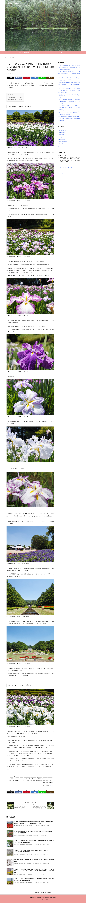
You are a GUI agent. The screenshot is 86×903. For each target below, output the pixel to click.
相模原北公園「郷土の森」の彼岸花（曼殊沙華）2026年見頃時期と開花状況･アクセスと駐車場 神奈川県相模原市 (69, 95)
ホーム (7, 57)
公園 (31, 780)
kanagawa (45, 777)
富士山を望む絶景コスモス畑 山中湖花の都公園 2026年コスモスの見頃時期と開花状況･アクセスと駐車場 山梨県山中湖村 (69, 118)
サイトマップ (60, 173)
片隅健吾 (52, 785)
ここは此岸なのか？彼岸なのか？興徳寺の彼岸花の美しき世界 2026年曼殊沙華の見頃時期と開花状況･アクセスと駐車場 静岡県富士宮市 (69, 67)
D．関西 (60, 137)
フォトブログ (11, 780)
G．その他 (60, 143)
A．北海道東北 (62, 130)
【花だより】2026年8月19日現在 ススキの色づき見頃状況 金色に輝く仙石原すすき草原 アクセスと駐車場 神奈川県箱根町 (69, 78)
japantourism (27, 777)
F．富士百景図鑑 (62, 141)
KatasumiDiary (14, 778)
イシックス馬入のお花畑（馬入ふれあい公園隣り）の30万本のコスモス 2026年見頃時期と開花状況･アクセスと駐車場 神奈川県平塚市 (69, 112)
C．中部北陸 (61, 134)
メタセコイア (17, 780)
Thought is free (50, 899)
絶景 (44, 780)
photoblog (21, 778)
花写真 (47, 780)
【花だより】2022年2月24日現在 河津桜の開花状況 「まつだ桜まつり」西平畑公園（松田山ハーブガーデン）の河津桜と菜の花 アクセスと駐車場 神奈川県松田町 (34, 870)
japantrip (39, 777)
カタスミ (44, 778)
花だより (13, 57)
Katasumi (50, 777)
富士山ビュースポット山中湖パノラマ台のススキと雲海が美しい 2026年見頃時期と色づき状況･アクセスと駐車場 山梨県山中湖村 (69, 90)
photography (28, 778)
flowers (17, 777)
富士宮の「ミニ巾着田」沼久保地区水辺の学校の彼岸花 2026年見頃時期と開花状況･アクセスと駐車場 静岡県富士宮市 (69, 101)
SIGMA (39, 778)
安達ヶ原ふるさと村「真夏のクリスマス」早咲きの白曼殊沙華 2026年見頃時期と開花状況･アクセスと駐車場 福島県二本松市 (69, 107)
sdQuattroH (34, 778)
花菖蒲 (51, 780)
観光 (47, 782)
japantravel (33, 777)
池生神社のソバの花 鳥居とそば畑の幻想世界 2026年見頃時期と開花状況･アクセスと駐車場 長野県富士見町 (69, 84)
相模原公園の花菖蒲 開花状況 (15, 97)
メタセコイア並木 (25, 780)
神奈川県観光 (39, 780)
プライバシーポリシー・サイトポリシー (66, 167)
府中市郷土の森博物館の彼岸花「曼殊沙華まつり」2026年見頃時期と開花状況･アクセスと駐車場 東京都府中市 (69, 73)
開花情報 (51, 782)
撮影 (34, 780)
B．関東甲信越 (62, 132)
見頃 (44, 782)
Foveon (21, 777)
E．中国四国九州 (62, 139)
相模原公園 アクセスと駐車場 (15, 99)
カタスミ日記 (49, 778)
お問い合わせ (60, 179)
